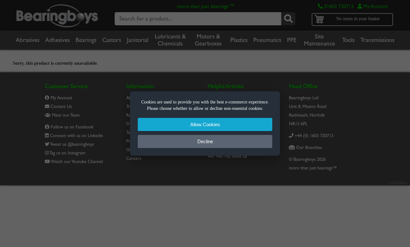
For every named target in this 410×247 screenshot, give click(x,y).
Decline (205, 141)
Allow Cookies (205, 124)
